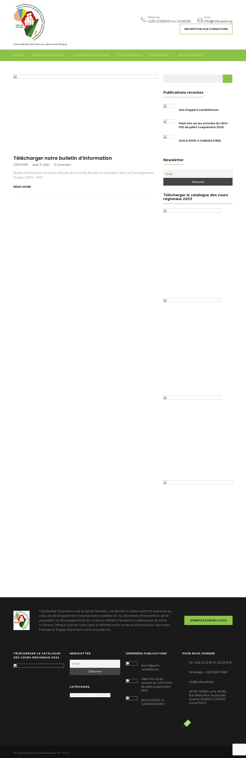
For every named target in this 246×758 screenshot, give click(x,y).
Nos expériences (131, 55)
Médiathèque (159, 55)
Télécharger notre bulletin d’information (62, 158)
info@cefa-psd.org (218, 21)
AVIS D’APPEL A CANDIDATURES (200, 141)
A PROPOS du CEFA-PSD (48, 55)
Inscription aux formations (206, 28)
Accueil (18, 55)
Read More (22, 186)
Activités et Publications (91, 55)
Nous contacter (190, 55)
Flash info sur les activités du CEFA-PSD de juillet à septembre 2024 (204, 125)
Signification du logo (208, 620)
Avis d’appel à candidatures (199, 110)
